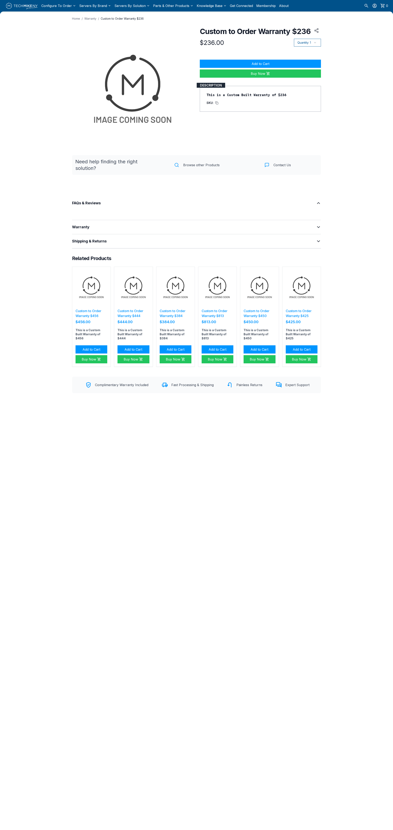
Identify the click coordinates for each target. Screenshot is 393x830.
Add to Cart (260, 64)
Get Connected (241, 6)
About (284, 6)
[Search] (366, 5)
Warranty (90, 18)
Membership (266, 6)
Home (76, 18)
